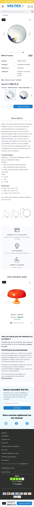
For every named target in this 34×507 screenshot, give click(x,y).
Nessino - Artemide (17, 314)
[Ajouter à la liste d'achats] (30, 282)
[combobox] (17, 12)
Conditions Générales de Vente (10, 453)
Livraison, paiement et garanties (10, 446)
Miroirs (6, 15)
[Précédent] (4, 34)
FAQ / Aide (4, 450)
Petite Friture (21, 61)
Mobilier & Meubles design (23, 72)
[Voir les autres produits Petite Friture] (30, 55)
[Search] (32, 12)
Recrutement (5, 460)
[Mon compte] (28, 6)
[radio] (10, 95)
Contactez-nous (5, 439)
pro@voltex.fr (7, 378)
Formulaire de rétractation (8, 456)
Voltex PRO (4, 443)
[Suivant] (30, 34)
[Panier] (31, 6)
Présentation (5, 436)
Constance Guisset (23, 64)
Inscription (17, 408)
